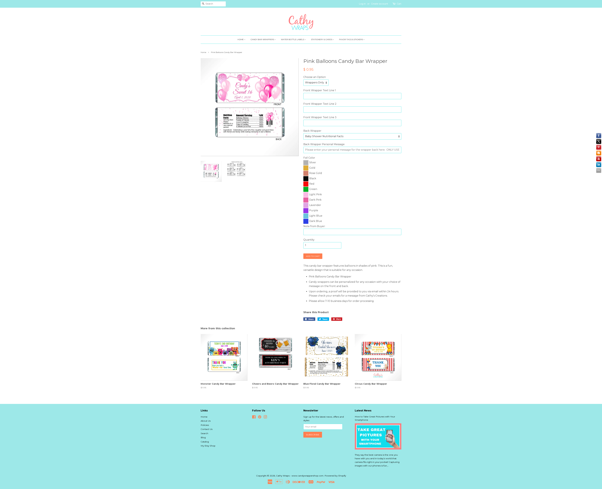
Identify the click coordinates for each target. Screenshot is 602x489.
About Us (206, 421)
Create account (379, 3)
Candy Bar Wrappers (263, 39)
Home (241, 39)
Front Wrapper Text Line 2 (319, 103)
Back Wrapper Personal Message (324, 144)
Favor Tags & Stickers (351, 39)
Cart (399, 3)
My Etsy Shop (208, 445)
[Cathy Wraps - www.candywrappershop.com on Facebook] (254, 417)
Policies (205, 425)
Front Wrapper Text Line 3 (319, 117)
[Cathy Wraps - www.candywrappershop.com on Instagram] (265, 417)
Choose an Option (314, 77)
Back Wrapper (312, 130)
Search (204, 433)
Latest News (363, 410)
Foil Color (309, 157)
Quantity (308, 239)
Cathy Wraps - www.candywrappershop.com (299, 475)
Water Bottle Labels (293, 39)
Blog (203, 437)
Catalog (205, 441)
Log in (362, 3)
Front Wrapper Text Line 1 (319, 90)
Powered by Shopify (335, 475)
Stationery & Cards (322, 39)
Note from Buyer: (314, 226)
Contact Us (206, 429)
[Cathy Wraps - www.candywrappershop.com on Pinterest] (259, 417)
